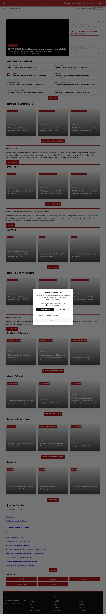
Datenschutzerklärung (53, 305)
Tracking (40, 315)
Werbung (48, 315)
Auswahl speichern (53, 320)
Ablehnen (62, 309)
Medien (56, 315)
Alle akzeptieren (45, 309)
